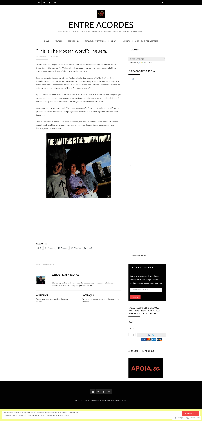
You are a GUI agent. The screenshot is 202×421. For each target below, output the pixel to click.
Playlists (125, 41)
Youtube (58, 41)
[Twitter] (44, 2)
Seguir (135, 297)
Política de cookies (62, 415)
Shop (113, 41)
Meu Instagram (139, 255)
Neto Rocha (43, 56)
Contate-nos (73, 41)
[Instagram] (38, 2)
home (46, 41)
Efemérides (50, 264)
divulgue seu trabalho (95, 41)
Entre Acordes (101, 24)
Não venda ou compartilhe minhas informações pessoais (109, 400)
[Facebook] (49, 2)
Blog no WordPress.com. (82, 400)
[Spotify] (55, 2)
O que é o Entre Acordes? (146, 41)
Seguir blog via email (142, 267)
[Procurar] (163, 2)
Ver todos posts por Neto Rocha (79, 286)
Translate (148, 63)
